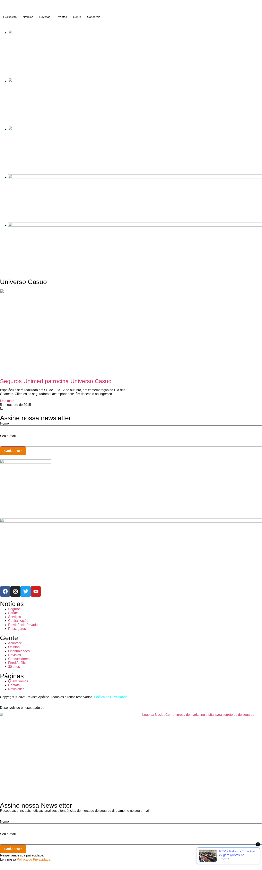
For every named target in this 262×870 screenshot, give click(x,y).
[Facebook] (5, 591)
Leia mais (7, 401)
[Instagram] (15, 591)
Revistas (44, 16)
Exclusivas (10, 16)
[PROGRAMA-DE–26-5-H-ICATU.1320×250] (135, 129)
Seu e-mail (8, 436)
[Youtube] (36, 591)
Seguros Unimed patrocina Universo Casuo (56, 381)
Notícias (28, 16)
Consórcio (93, 16)
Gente (77, 16)
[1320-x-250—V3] (135, 32)
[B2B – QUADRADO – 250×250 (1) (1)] (25, 462)
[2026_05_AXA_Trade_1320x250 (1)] (135, 81)
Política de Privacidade (111, 697)
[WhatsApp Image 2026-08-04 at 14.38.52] (135, 225)
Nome (4, 423)
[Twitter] (25, 591)
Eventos (61, 16)
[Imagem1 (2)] (135, 177)
